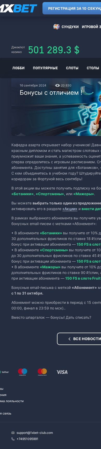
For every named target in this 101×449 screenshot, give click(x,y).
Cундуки (70, 26)
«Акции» (69, 208)
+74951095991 (27, 439)
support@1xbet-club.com (35, 433)
